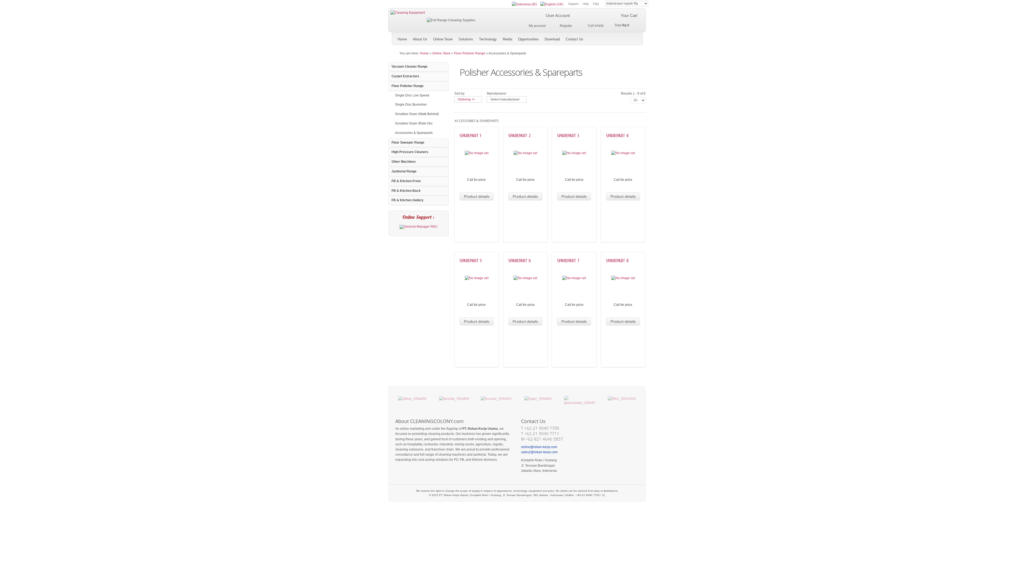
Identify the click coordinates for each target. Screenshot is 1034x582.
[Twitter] (604, 37)
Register (566, 26)
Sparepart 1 (470, 135)
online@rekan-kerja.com (539, 447)
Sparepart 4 (617, 135)
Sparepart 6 (519, 260)
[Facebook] (621, 37)
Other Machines (404, 162)
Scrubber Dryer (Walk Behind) (417, 114)
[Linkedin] (637, 37)
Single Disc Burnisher (411, 104)
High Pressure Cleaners (410, 152)
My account (537, 26)
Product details (476, 196)
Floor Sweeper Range (408, 142)
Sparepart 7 (568, 260)
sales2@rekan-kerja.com (539, 452)
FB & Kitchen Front (406, 181)
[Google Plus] (612, 37)
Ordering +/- (466, 99)
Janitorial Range (404, 171)
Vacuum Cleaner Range (410, 66)
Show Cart (591, 25)
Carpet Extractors (405, 76)
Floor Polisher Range (469, 53)
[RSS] (629, 37)
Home (424, 53)
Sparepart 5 (470, 260)
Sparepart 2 (519, 135)
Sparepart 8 (617, 260)
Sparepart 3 (568, 135)
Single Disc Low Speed (412, 95)
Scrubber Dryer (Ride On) (413, 123)
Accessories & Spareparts (414, 133)
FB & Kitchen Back (406, 191)
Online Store (441, 53)
